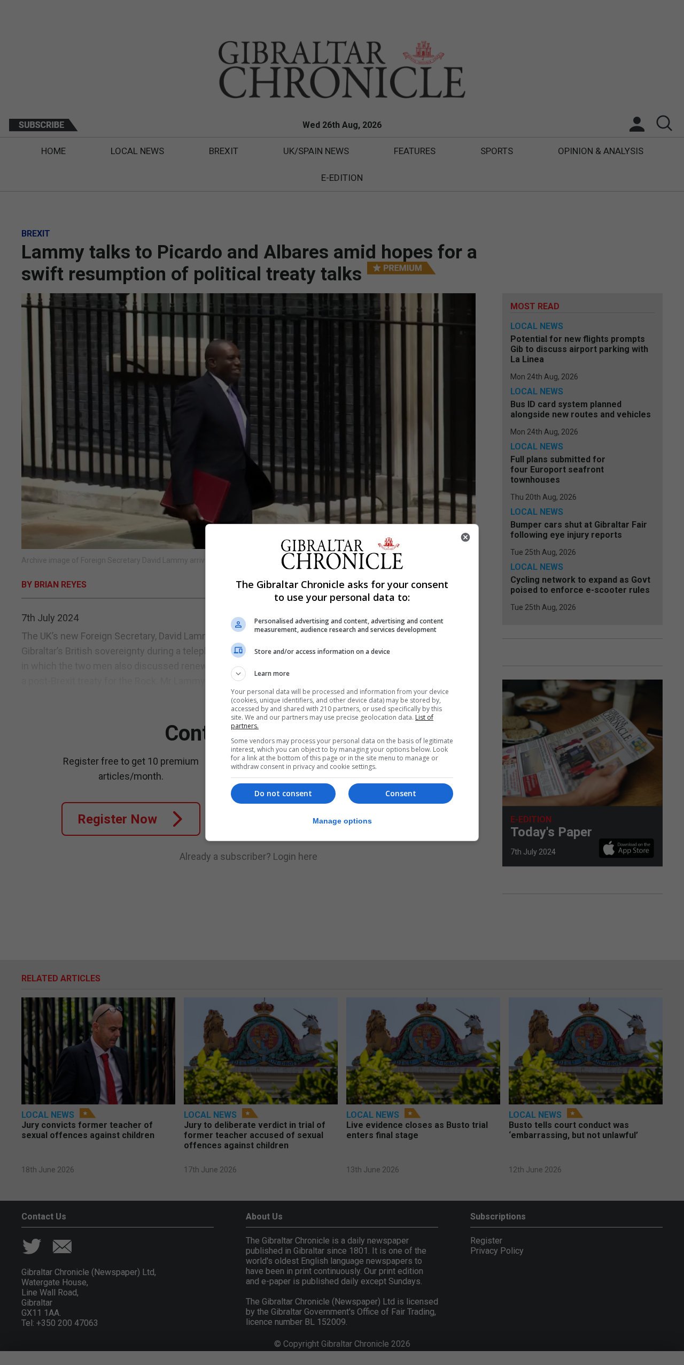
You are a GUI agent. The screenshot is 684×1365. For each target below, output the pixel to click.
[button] (342, 673)
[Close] (465, 537)
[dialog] (342, 682)
